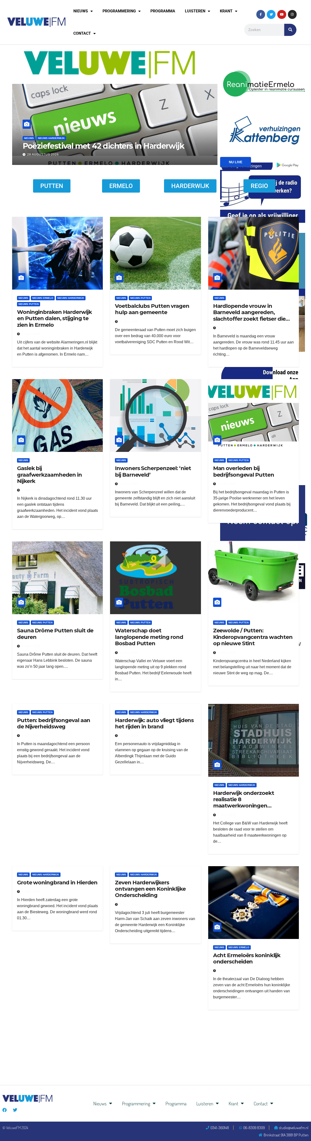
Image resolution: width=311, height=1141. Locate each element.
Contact (82, 33)
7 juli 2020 (31, 334)
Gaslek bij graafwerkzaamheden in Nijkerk (49, 474)
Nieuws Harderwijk (70, 298)
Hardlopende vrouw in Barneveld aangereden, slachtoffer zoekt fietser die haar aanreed (249, 315)
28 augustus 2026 (43, 154)
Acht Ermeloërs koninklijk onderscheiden (247, 958)
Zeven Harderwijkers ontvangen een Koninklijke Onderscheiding (150, 889)
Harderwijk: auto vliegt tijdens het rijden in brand (154, 723)
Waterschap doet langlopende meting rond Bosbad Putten (149, 637)
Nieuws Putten (48, 128)
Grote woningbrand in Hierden (57, 882)
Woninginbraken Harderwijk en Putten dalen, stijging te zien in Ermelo (54, 318)
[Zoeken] (290, 30)
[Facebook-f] (260, 14)
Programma (162, 11)
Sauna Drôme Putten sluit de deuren (55, 633)
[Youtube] (281, 14)
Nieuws (80, 11)
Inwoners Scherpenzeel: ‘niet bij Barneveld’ (153, 471)
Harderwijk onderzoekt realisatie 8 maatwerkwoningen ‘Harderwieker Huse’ (243, 802)
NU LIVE (235, 162)
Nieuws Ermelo (42, 298)
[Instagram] (292, 14)
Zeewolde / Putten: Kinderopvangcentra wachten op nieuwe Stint (253, 637)
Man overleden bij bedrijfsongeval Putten (243, 471)
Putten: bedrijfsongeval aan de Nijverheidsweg (53, 723)
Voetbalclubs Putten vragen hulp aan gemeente (152, 309)
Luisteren (195, 11)
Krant (226, 11)
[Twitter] (271, 14)
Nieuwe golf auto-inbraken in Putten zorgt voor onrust (109, 141)
